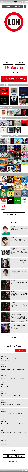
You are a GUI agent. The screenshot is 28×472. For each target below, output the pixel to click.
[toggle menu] (26, 1)
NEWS (7, 62)
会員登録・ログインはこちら (13, 6)
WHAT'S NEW (20, 62)
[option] (14, 67)
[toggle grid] (1, 1)
